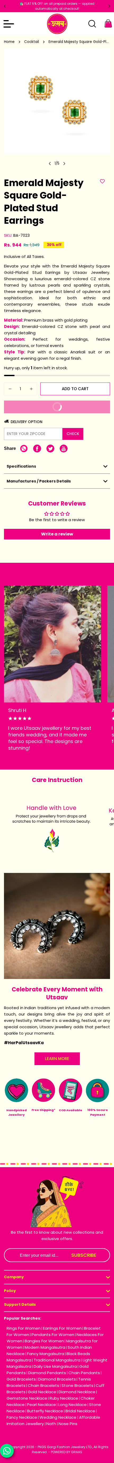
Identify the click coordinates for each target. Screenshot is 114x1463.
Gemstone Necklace (27, 1398)
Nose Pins (68, 1423)
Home (9, 41)
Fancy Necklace (22, 1417)
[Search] (92, 24)
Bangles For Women (44, 1341)
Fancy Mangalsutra (45, 1353)
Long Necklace (72, 1404)
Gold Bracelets (21, 1379)
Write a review (57, 534)
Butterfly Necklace (45, 1411)
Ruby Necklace (64, 1398)
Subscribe (83, 1255)
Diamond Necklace (77, 1392)
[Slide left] (50, 163)
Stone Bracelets (77, 1385)
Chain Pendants (84, 1373)
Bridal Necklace (80, 1411)
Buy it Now (78, 408)
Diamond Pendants (47, 1373)
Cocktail (31, 41)
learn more (57, 1058)
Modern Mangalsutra (45, 1347)
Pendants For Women (53, 1334)
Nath (51, 1423)
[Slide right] (64, 163)
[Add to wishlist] (102, 182)
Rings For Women (24, 1328)
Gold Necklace (42, 1392)
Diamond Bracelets (57, 1379)
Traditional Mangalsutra (57, 1360)
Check (73, 433)
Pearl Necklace (41, 1404)
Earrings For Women (62, 1328)
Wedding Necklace (58, 1417)
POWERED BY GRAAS (66, 1452)
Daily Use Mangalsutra (55, 1366)
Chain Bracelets (43, 1385)
